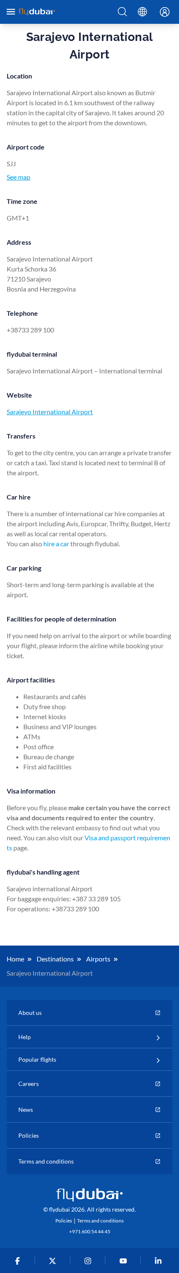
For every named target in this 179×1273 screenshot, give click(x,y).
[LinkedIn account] (160, 1260)
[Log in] (162, 12)
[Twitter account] (54, 1260)
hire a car (56, 544)
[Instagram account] (89, 1260)
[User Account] (162, 12)
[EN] (142, 12)
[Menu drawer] (11, 12)
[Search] (122, 12)
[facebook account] (19, 1260)
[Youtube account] (124, 1260)
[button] (122, 12)
